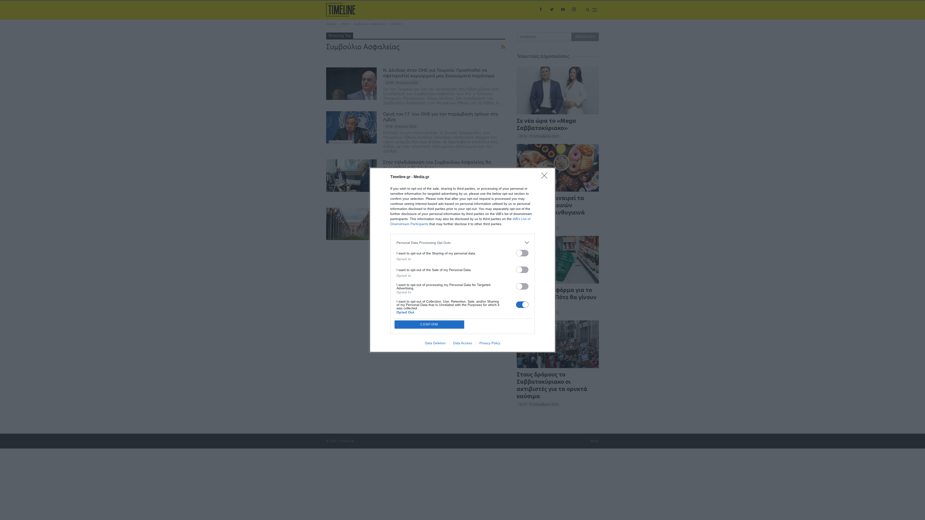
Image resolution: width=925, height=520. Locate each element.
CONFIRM (429, 324)
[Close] (545, 177)
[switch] (522, 253)
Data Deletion (435, 343)
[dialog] (462, 260)
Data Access (462, 343)
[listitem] (462, 242)
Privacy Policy (489, 343)
